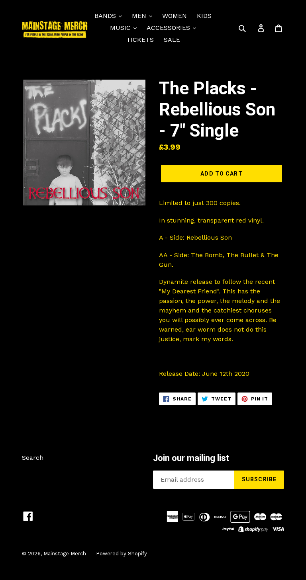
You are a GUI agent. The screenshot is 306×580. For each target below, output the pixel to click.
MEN (140, 16)
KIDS (204, 16)
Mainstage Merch (64, 554)
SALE (172, 39)
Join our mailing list (191, 458)
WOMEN (174, 16)
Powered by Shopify (121, 554)
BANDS (106, 16)
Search (32, 457)
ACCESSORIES (169, 27)
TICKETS (140, 39)
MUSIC (121, 27)
